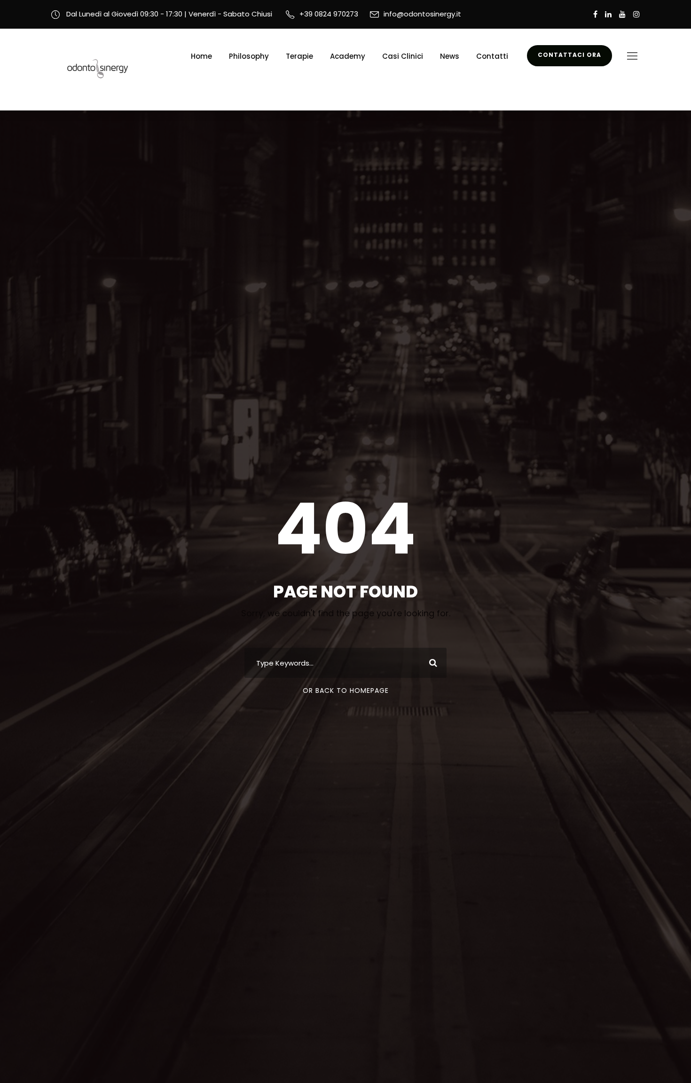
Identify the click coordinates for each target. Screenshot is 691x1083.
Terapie (299, 56)
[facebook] (595, 14)
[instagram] (636, 14)
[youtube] (622, 14)
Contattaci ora (569, 55)
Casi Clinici (402, 56)
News (449, 56)
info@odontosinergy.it (422, 14)
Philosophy (249, 56)
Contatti (492, 56)
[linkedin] (608, 14)
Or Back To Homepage (346, 690)
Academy (347, 56)
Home (201, 56)
